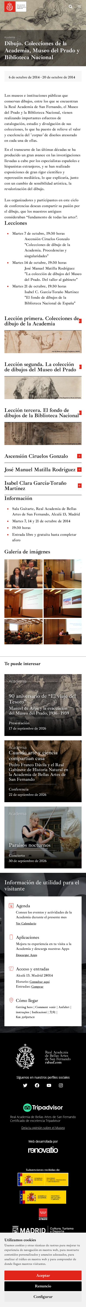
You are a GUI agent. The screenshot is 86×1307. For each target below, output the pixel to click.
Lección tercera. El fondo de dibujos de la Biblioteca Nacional (41, 412)
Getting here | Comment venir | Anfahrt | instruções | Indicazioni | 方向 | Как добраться (43, 1012)
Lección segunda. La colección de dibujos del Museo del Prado (40, 366)
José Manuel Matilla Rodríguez (39, 469)
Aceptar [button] (43, 1275)
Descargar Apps (26, 955)
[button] (71, 7)
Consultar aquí (40, 982)
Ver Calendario (26, 923)
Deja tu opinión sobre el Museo (43, 1128)
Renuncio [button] (43, 1286)
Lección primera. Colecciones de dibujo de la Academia (41, 320)
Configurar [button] (43, 1296)
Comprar (37, 986)
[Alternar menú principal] (79, 7)
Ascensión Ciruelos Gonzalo (36, 456)
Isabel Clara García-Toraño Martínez (35, 485)
